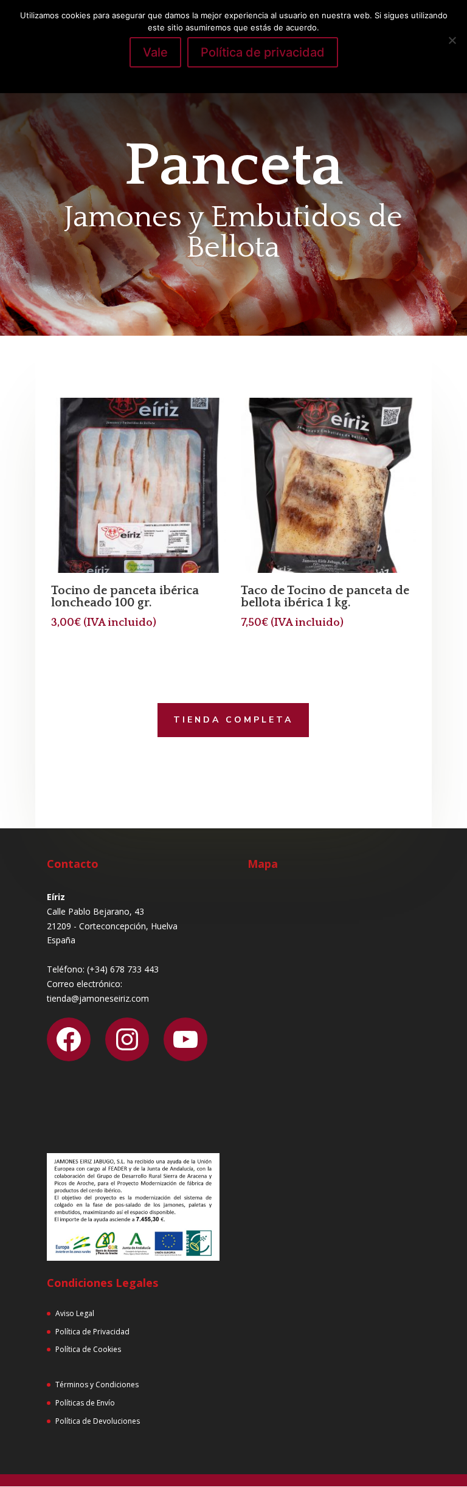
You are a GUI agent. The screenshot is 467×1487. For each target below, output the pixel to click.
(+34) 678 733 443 (123, 969)
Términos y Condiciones (97, 1384)
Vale (155, 52)
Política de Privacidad (92, 1331)
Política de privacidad (263, 52)
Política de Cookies (88, 1349)
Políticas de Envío (85, 1403)
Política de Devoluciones (97, 1421)
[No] (452, 40)
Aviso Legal (74, 1313)
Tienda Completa (233, 720)
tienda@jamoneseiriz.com (98, 998)
